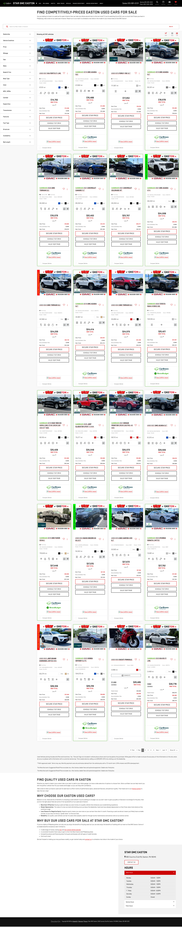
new (60, 830)
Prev (138, 750)
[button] (69, 51)
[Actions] (67, 73)
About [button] (101, 3)
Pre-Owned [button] (46, 3)
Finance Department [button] (79, 3)
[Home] (36, 3)
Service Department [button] (92, 3)
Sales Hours (129, 873)
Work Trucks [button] (60, 3)
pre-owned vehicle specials (73, 830)
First (133, 750)
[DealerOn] (56, 921)
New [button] (40, 3)
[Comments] (67, 93)
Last (164, 750)
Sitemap (80, 921)
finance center (136, 789)
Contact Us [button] (131, 862)
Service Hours (130, 902)
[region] (54, 110)
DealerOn (75, 921)
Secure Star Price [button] (54, 118)
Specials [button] (68, 3)
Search (171, 26)
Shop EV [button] (53, 3)
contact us (88, 839)
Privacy (85, 921)
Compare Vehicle (46, 148)
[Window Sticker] (139, 91)
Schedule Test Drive (54, 123)
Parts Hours (129, 906)
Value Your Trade (54, 128)
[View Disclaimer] (56, 93)
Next (158, 750)
